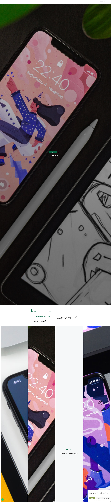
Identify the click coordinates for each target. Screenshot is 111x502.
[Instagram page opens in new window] (101, 1)
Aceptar (92, 498)
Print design (50, 152)
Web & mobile (55, 152)
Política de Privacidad (100, 500)
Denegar (99, 498)
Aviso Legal (104, 500)
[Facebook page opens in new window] (100, 1)
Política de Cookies (95, 500)
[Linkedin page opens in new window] (102, 1)
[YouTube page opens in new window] (104, 1)
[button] (2, 499)
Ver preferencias (106, 498)
